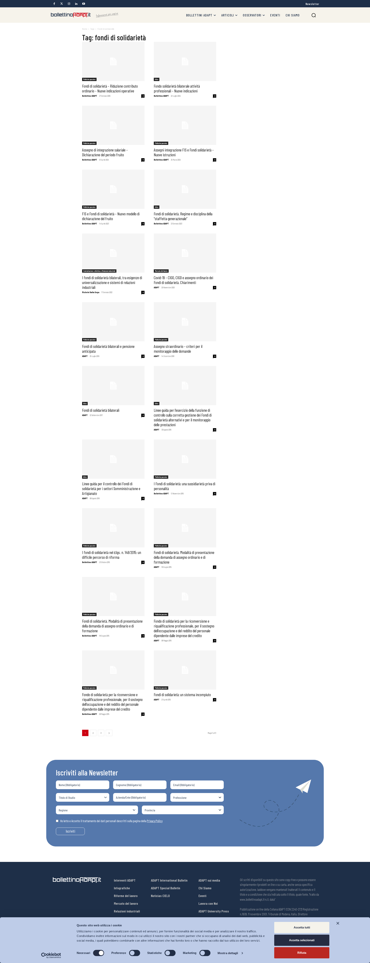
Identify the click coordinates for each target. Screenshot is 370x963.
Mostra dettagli (228, 953)
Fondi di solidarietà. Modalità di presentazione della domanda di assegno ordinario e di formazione (184, 557)
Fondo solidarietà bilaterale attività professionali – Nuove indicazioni (177, 88)
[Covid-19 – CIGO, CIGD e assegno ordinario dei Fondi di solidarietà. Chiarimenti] (185, 253)
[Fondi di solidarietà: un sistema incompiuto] (185, 670)
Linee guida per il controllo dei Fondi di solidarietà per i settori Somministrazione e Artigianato (111, 488)
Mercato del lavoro (161, 271)
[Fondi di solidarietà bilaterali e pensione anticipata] (113, 321)
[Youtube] (83, 3)
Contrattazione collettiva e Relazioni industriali (99, 271)
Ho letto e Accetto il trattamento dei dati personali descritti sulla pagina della (111, 821)
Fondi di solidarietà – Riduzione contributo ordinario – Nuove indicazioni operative (110, 88)
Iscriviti (70, 831)
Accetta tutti (302, 927)
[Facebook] (54, 3)
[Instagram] (69, 3)
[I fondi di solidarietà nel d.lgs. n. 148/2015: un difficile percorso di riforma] (113, 527)
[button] (313, 15)
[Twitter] (61, 3)
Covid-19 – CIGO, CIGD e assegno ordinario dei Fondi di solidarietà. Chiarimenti (183, 280)
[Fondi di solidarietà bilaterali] (113, 385)
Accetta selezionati (301, 940)
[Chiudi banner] (337, 923)
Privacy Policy (154, 821)
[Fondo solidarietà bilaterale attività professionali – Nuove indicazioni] (185, 61)
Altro (156, 79)
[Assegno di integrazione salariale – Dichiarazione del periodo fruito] (113, 125)
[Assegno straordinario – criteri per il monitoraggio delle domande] (185, 321)
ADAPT (156, 287)
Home (84, 28)
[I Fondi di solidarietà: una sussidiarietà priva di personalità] (185, 459)
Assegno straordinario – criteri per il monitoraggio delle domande (178, 348)
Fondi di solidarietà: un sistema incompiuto (182, 694)
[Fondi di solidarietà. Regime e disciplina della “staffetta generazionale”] (185, 189)
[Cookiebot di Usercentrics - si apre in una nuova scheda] (51, 955)
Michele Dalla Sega (90, 292)
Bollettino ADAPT (89, 96)
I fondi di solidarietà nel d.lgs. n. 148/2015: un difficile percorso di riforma (111, 555)
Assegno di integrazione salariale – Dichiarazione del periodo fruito (105, 152)
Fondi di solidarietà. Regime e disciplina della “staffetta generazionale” (183, 216)
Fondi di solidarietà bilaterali (100, 410)
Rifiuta (301, 952)
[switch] (134, 953)
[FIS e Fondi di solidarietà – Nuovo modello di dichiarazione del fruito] (113, 189)
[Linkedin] (76, 3)
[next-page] (109, 733)
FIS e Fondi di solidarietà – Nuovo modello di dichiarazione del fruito (111, 216)
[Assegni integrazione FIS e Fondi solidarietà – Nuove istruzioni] (185, 125)
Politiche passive (89, 79)
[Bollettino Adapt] (84, 15)
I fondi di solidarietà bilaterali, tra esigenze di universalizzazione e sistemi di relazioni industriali (112, 282)
